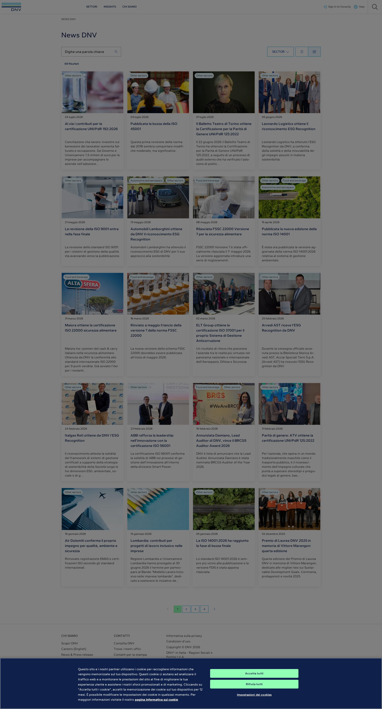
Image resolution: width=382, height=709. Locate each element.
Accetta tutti (254, 673)
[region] (191, 683)
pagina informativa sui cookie (156, 699)
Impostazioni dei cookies (254, 694)
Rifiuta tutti (254, 684)
